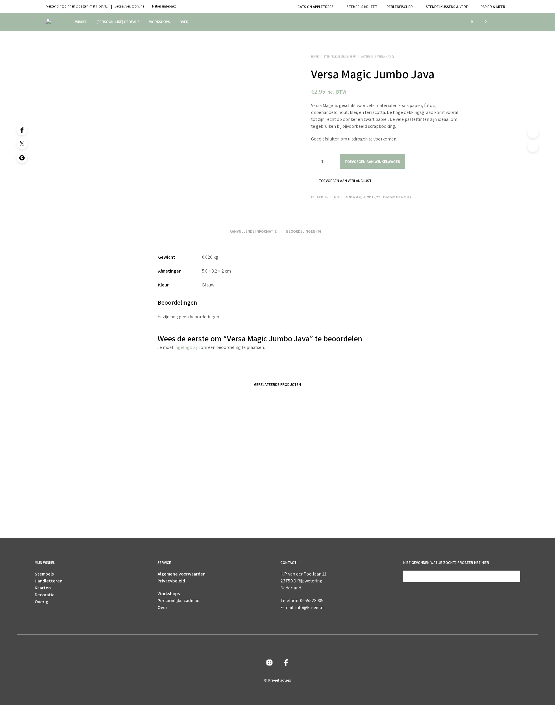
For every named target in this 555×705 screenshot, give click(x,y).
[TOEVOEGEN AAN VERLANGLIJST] (138, 492)
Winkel (81, 21)
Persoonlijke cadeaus (179, 600)
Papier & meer (493, 6)
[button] (468, 22)
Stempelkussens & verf (447, 6)
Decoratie (45, 595)
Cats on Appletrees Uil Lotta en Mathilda (221, 508)
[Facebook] (21, 129)
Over (184, 21)
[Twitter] (21, 143)
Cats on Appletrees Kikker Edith (306, 508)
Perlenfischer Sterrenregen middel (123, 508)
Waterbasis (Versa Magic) (377, 56)
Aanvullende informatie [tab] (253, 231)
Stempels (368, 197)
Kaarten (43, 588)
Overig (41, 602)
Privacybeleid (171, 581)
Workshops (159, 21)
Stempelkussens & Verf (340, 56)
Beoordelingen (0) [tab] (303, 231)
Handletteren (48, 581)
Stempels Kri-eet (362, 6)
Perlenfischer (400, 6)
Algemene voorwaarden (182, 574)
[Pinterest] (21, 157)
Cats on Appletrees (315, 6)
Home (315, 56)
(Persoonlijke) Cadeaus (118, 21)
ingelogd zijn (187, 347)
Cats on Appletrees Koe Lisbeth (399, 508)
